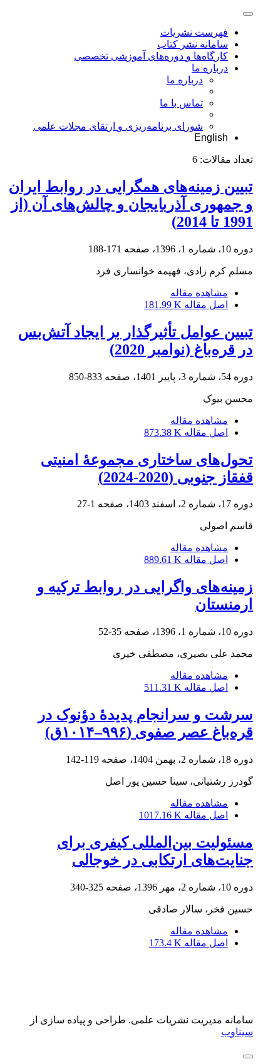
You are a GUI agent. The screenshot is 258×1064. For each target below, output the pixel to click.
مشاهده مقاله (199, 292)
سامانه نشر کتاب (192, 44)
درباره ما (210, 68)
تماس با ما (181, 103)
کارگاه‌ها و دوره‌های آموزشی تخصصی (151, 56)
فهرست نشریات (194, 32)
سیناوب (237, 1031)
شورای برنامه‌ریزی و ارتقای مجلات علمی (118, 126)
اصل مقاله (186, 304)
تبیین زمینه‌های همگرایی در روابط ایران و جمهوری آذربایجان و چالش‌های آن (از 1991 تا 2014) (131, 204)
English (211, 137)
